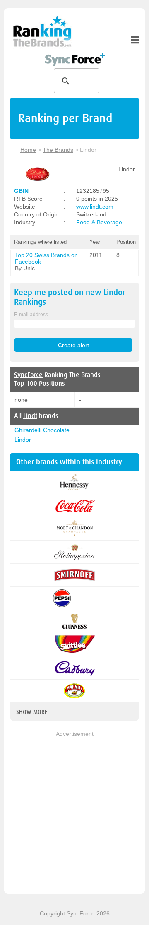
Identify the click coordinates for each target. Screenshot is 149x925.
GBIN (21, 190)
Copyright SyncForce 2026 (75, 913)
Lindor (22, 439)
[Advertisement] (74, 812)
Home (28, 150)
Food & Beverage (99, 222)
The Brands (58, 150)
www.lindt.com (94, 206)
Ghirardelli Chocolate (42, 430)
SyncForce (28, 375)
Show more (31, 712)
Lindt (30, 416)
